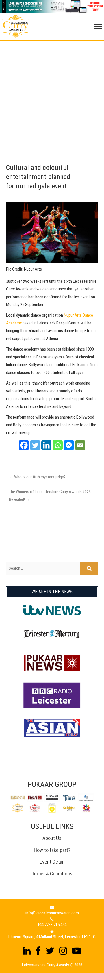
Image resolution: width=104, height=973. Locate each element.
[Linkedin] (46, 445)
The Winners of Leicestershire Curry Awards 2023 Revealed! (50, 495)
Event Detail (52, 862)
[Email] (80, 445)
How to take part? (52, 850)
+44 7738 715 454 (52, 924)
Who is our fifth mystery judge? (37, 477)
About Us (52, 838)
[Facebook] (24, 445)
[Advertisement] (52, 93)
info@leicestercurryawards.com (52, 912)
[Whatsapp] (58, 445)
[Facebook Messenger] (69, 445)
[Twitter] (35, 445)
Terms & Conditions (52, 874)
